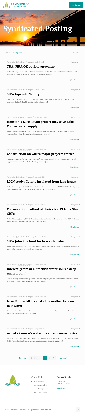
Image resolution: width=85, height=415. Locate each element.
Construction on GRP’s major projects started (41, 154)
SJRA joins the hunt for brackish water (35, 241)
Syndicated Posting (24, 62)
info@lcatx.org (62, 388)
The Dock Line (46, 410)
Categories (17, 53)
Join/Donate (76, 5)
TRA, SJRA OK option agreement (31, 66)
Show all (77, 53)
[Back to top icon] (78, 409)
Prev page (22, 358)
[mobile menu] (62, 5)
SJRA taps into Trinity (23, 94)
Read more (75, 80)
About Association (40, 385)
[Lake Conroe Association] (16, 5)
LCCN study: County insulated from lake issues (41, 181)
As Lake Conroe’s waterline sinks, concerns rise (42, 333)
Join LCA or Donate (40, 392)
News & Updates (39, 381)
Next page (62, 358)
